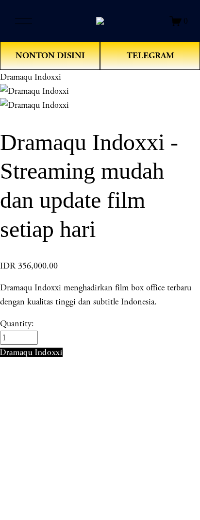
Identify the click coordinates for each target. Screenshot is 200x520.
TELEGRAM (150, 55)
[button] (31, 352)
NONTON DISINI (50, 55)
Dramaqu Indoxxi (30, 77)
